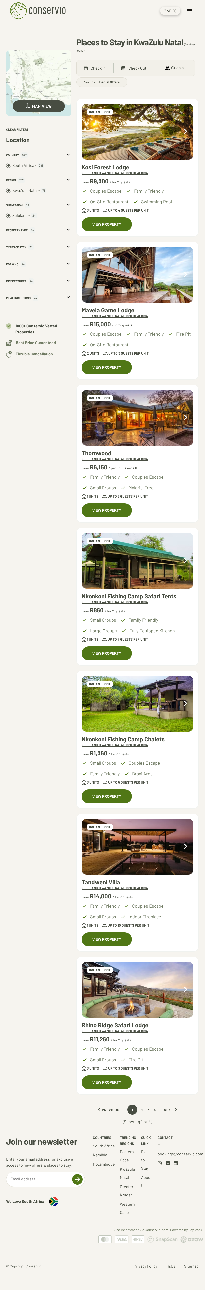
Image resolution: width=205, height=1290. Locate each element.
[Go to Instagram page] (160, 1163)
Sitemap (191, 1266)
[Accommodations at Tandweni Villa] (138, 847)
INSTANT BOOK (99, 112)
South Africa (104, 1145)
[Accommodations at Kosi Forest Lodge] (138, 132)
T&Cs (171, 1266)
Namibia (100, 1154)
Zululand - (24, 215)
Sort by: (102, 82)
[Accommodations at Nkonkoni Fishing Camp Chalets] (138, 704)
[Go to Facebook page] (168, 1163)
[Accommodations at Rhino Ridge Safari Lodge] (138, 990)
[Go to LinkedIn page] (176, 1163)
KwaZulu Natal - (28, 190)
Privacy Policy (145, 1266)
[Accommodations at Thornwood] (138, 418)
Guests (177, 68)
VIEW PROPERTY (106, 224)
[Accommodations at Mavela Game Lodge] (138, 275)
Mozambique (104, 1164)
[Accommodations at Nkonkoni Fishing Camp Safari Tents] (138, 561)
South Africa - (27, 165)
